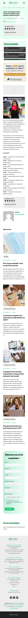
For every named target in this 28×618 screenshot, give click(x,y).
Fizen (14, 586)
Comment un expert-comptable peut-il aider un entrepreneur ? (14, 569)
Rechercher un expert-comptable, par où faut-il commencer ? (14, 572)
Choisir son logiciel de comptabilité (14, 551)
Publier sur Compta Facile (14, 592)
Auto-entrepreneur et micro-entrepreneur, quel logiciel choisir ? (14, 562)
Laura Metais (13, 21)
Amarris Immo (14, 584)
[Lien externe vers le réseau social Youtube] (17, 598)
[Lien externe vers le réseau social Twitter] (14, 598)
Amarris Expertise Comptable (14, 579)
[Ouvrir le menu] (24, 3)
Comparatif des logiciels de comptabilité (14, 547)
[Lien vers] (14, 72)
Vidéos (8, 7)
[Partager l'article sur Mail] (14, 29)
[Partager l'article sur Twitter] (7, 29)
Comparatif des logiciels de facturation (14, 550)
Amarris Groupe (14, 581)
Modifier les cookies (14, 614)
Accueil (4, 7)
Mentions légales (18, 605)
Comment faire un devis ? (14, 553)
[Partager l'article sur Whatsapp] (12, 29)
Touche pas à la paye (14, 582)
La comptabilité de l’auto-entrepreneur (14, 559)
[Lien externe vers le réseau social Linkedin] (11, 598)
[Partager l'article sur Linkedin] (10, 29)
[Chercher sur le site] (4, 3)
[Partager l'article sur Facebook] (5, 29)
